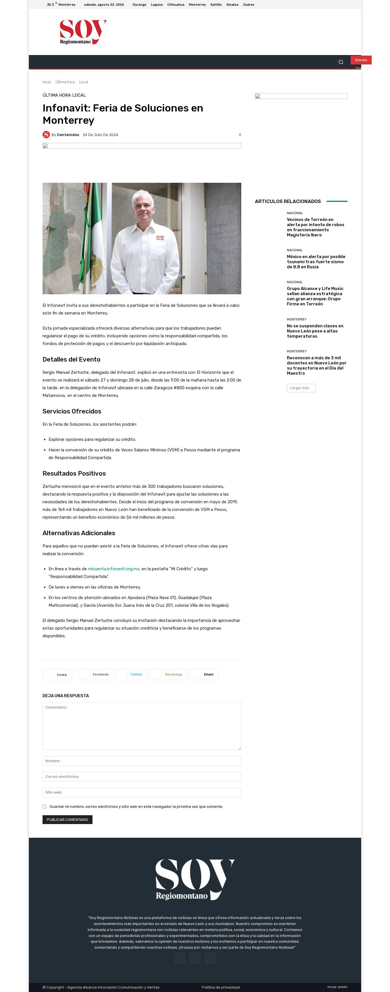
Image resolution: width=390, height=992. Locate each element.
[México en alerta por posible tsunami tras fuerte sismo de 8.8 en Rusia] (269, 259)
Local (83, 82)
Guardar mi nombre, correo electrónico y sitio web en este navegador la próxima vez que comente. (136, 806)
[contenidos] (47, 134)
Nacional (295, 213)
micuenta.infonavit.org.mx (113, 568)
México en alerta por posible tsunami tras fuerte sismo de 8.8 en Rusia (316, 261)
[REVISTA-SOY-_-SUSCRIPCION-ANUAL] (301, 139)
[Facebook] (330, 4)
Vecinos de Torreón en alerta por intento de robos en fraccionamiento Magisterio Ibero (315, 227)
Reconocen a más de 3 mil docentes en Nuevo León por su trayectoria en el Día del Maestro (317, 365)
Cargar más (299, 388)
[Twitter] (344, 4)
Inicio (47, 82)
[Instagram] (337, 4)
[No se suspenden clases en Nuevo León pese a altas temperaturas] (269, 328)
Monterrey (297, 319)
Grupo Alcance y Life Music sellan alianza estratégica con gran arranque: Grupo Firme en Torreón (315, 296)
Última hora (65, 82)
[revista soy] (142, 162)
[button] (340, 62)
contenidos (68, 135)
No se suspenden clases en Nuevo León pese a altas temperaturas (315, 331)
